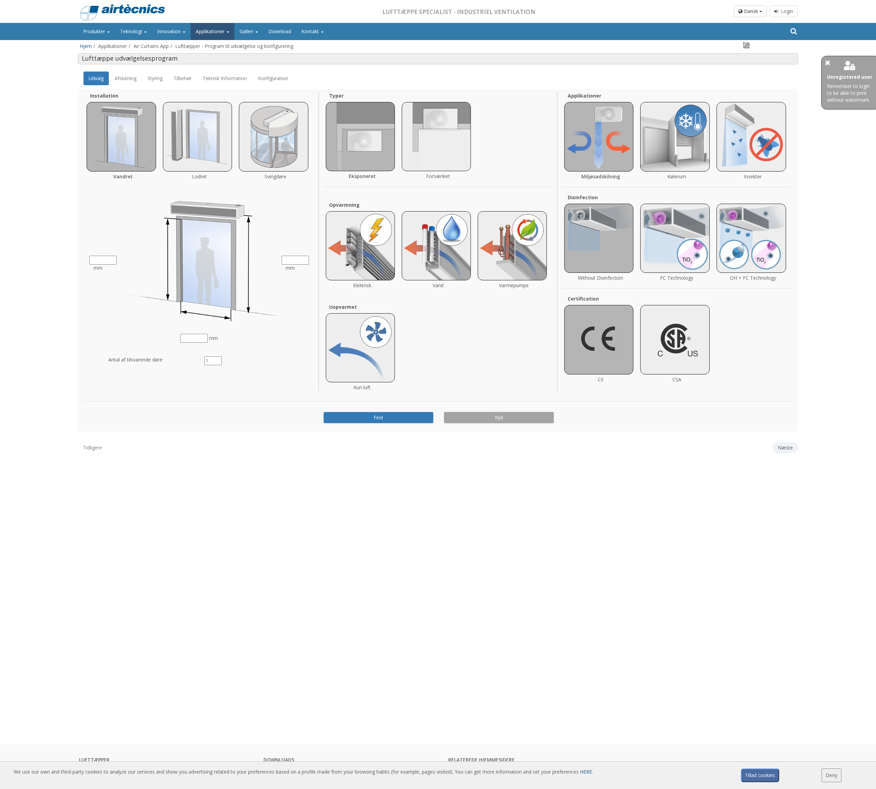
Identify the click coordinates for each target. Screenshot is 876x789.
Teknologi (131, 31)
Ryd (499, 417)
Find (378, 417)
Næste (785, 447)
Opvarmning (344, 205)
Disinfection (583, 197)
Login (785, 11)
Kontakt (310, 31)
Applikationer (211, 31)
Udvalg (96, 78)
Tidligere (92, 447)
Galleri (247, 31)
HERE (586, 771)
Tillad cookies (760, 775)
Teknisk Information (225, 78)
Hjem (86, 46)
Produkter (94, 31)
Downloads (278, 759)
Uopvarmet (343, 307)
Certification (583, 298)
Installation (104, 95)
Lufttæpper (94, 759)
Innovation (169, 31)
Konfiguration (273, 78)
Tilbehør (182, 78)
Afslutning (126, 78)
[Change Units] (746, 45)
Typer (336, 95)
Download (279, 31)
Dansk (751, 11)
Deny (831, 775)
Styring (155, 78)
